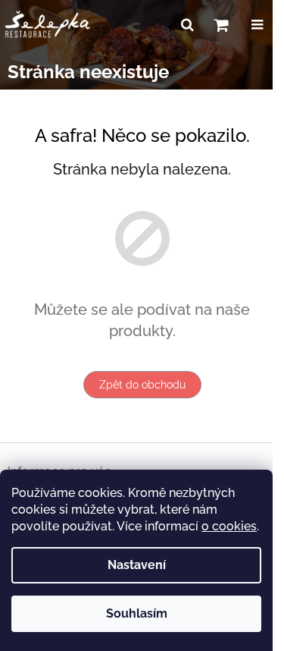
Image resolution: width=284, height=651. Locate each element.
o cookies (229, 526)
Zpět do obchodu (142, 385)
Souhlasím (136, 613)
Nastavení (137, 565)
